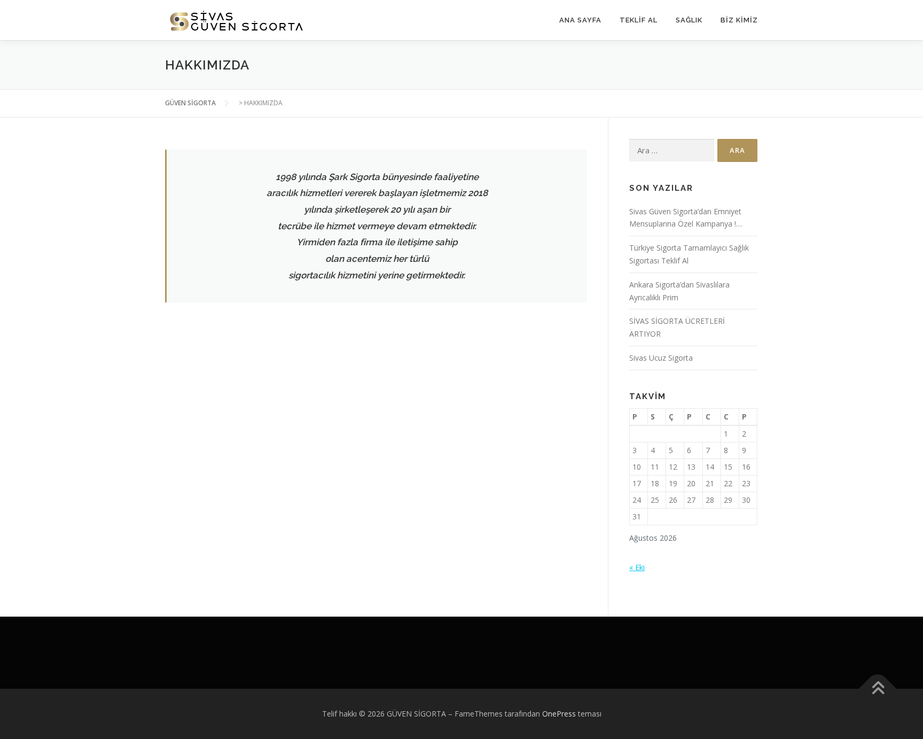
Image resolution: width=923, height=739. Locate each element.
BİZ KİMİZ (739, 20)
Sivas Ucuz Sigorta (661, 358)
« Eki (637, 567)
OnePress (559, 714)
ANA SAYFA (580, 20)
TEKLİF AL (639, 20)
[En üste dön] (878, 689)
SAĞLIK (689, 20)
